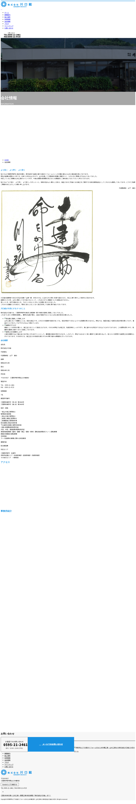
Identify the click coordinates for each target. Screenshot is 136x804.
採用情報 (7, 19)
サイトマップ (8, 26)
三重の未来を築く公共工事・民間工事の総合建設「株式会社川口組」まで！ (26, 795)
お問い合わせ (8, 28)
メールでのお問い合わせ (52, 744)
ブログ (6, 24)
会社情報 (7, 21)
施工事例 (7, 17)
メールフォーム (7, 39)
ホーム (6, 12)
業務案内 (7, 15)
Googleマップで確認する (9, 784)
